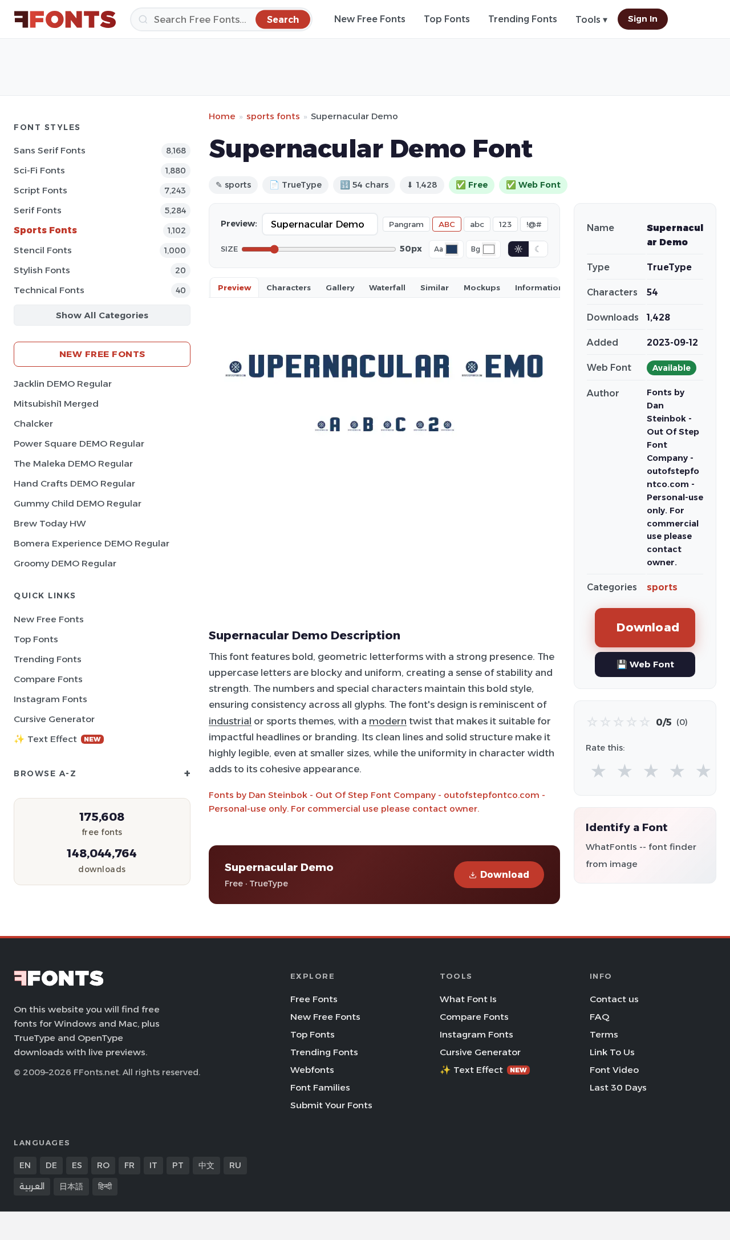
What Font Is (468, 999)
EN (25, 1165)
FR (129, 1165)
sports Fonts (45, 230)
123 (505, 224)
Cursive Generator (54, 719)
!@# (534, 224)
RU (235, 1165)
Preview (234, 287)
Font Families (320, 1087)
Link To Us (612, 1052)
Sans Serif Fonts (50, 150)
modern (388, 721)
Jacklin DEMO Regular (63, 383)
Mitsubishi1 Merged (56, 403)
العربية (31, 1186)
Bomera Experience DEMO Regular (91, 543)
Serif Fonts (38, 210)
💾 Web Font (645, 664)
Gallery (340, 287)
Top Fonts (447, 19)
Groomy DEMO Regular (65, 563)
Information (539, 287)
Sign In (643, 19)
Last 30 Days (618, 1087)
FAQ (599, 1016)
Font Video (614, 1069)
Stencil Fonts (43, 250)
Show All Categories (102, 315)
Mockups (482, 287)
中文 (206, 1165)
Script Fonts (40, 190)
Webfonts (312, 1069)
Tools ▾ (591, 19)
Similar (434, 287)
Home (222, 116)
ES (77, 1165)
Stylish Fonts (42, 270)
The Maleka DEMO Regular (73, 463)
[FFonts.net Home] (65, 19)
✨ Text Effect (57, 739)
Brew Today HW (50, 523)
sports (662, 587)
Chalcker (33, 423)
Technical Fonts (49, 290)
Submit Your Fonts (331, 1105)
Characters (288, 287)
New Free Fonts (369, 19)
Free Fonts (314, 999)
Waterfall (387, 287)
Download (504, 874)
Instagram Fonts (50, 699)
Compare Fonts (48, 679)
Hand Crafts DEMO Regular (74, 483)
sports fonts (273, 116)
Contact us (614, 999)
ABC (447, 224)
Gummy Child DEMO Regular (77, 503)
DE (51, 1165)
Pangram (406, 224)
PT (178, 1165)
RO (103, 1165)
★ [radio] (598, 771)
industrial (230, 721)
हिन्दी (105, 1186)
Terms (604, 1034)
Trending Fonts (522, 19)
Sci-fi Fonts (39, 170)
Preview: (239, 223)
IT (153, 1165)
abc (477, 224)
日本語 (71, 1186)
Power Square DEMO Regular (79, 443)
